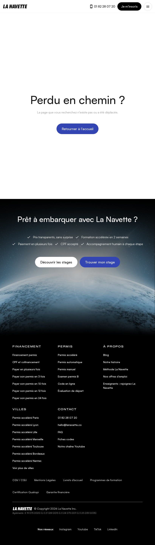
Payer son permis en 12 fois (29, 390)
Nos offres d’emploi (115, 376)
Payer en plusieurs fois (26, 369)
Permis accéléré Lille (24, 432)
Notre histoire (111, 362)
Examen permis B (68, 376)
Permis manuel (66, 369)
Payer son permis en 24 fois (29, 398)
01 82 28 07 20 (104, 6)
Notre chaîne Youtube (71, 446)
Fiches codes (66, 439)
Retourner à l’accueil (77, 129)
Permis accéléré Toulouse (28, 446)
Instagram (65, 529)
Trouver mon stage (100, 262)
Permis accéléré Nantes (26, 460)
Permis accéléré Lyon (25, 424)
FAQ (60, 432)
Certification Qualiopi (25, 492)
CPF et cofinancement (26, 362)
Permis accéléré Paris (25, 417)
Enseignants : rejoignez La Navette (119, 385)
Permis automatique (70, 362)
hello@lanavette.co (70, 424)
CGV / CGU (19, 480)
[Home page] (15, 6)
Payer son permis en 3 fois (28, 376)
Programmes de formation (106, 480)
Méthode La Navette (115, 369)
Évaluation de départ (71, 390)
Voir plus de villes (23, 468)
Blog (106, 354)
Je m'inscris (129, 6)
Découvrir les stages (56, 262)
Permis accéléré (67, 354)
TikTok (97, 529)
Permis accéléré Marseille (27, 439)
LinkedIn (112, 529)
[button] (148, 6)
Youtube (83, 529)
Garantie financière (58, 492)
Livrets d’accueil (73, 480)
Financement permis (24, 354)
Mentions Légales (45, 480)
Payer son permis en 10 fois (29, 383)
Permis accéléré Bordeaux (28, 453)
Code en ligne (66, 383)
